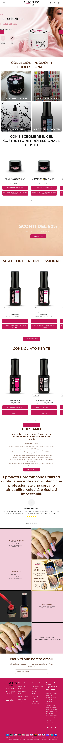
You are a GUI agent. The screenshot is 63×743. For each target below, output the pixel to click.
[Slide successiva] (61, 32)
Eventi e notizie (23, 696)
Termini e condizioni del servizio (31, 739)
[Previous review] (2, 511)
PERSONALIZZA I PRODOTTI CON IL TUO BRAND (47, 639)
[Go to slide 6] (36, 523)
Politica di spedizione (35, 702)
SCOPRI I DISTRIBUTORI (15, 545)
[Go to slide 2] (28, 523)
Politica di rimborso (35, 697)
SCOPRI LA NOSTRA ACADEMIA (47, 606)
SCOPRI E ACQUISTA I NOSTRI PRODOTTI (15, 573)
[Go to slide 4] (32, 523)
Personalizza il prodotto (22, 692)
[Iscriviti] (46, 672)
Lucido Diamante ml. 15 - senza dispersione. (15, 313)
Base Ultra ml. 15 (15, 400)
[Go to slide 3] (30, 523)
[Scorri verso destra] (35, 201)
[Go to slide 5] (34, 523)
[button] (4, 3)
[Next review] (61, 511)
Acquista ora (38, 236)
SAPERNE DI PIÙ (31, 469)
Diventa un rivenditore (21, 687)
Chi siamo (21, 702)
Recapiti (56, 737)
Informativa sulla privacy (37, 687)
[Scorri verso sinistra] (28, 201)
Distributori (22, 699)
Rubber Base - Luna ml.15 (44, 400)
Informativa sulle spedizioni (49, 739)
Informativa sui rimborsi (14, 739)
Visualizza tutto (31, 339)
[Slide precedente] (2, 32)
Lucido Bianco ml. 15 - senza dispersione (43, 313)
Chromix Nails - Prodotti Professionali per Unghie (22, 737)
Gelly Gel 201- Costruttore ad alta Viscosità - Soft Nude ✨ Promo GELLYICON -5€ (15, 179)
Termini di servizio (35, 692)
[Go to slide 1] (26, 523)
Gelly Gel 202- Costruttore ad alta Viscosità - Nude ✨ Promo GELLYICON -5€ (43, 179)
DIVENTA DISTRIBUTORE (47, 637)
